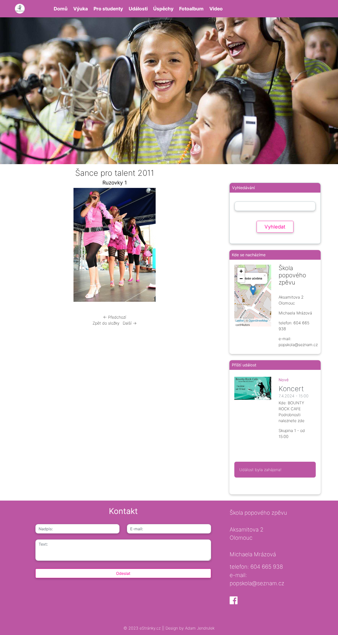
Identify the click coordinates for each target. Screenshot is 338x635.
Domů (61, 9)
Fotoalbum (191, 9)
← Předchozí (114, 317)
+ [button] (241, 271)
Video (216, 9)
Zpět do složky (106, 323)
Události (138, 9)
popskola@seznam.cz (257, 583)
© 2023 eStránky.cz (142, 628)
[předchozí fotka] (21, 246)
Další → (130, 323)
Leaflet (240, 320)
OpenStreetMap (258, 320)
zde (301, 420)
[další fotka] (207, 246)
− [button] (241, 279)
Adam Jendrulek (199, 628)
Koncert (291, 388)
